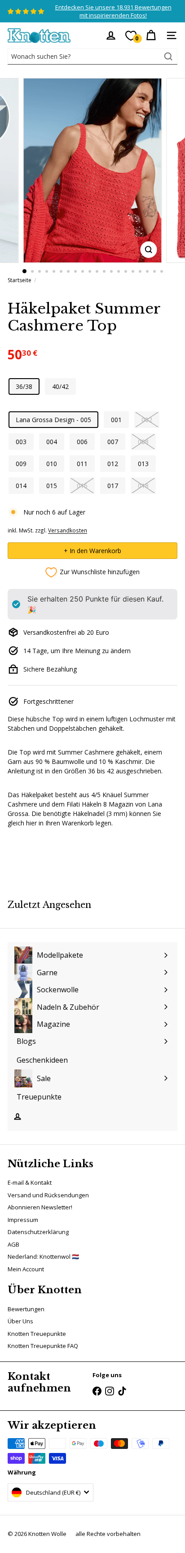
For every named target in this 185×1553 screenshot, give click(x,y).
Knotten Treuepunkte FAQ (43, 1346)
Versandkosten (67, 530)
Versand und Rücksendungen (48, 1195)
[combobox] (92, 56)
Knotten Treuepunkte (37, 1334)
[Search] (168, 56)
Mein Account (26, 1269)
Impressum (23, 1220)
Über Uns (20, 1321)
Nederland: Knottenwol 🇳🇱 (43, 1256)
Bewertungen (26, 1309)
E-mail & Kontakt (30, 1182)
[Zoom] (149, 249)
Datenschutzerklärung (38, 1232)
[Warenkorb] (151, 35)
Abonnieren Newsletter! (40, 1207)
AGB (13, 1244)
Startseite (19, 280)
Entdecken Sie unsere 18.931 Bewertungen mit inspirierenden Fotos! (113, 11)
